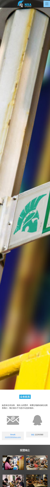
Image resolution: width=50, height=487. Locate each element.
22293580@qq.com (13, 437)
